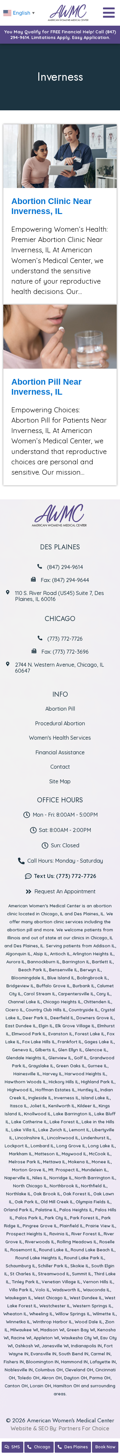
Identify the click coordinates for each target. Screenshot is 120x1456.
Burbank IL (84, 985)
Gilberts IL (45, 1049)
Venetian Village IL (61, 1281)
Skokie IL (79, 1265)
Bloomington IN (42, 1361)
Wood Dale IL (89, 1321)
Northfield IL (93, 1185)
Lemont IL (79, 1129)
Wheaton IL (15, 1313)
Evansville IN (43, 1353)
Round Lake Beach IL (92, 1249)
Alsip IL (40, 953)
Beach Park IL (32, 969)
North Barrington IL (95, 1177)
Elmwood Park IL (29, 1033)
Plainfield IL (71, 1225)
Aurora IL (15, 961)
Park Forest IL (84, 1217)
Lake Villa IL (23, 1129)
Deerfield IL (62, 1017)
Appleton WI (46, 1337)
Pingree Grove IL (40, 1225)
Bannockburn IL (43, 961)
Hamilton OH (66, 1385)
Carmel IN (100, 1353)
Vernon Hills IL (98, 1281)
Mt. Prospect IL (63, 1169)
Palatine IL (46, 1209)
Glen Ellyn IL (70, 1049)
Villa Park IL (21, 1289)
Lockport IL (16, 1145)
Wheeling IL (41, 1313)
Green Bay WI (81, 1329)
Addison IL (104, 945)
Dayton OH (75, 1377)
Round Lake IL (53, 1249)
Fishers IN (14, 1361)
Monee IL (101, 1161)
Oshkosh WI (27, 1345)
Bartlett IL (102, 961)
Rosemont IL (23, 1249)
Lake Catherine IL (29, 1121)
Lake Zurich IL (52, 1129)
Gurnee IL (97, 1065)
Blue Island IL (61, 977)
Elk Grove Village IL (75, 1025)
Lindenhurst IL (95, 1137)
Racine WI (21, 1337)
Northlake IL (18, 1193)
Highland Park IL (97, 1081)
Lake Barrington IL (72, 1113)
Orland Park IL (18, 1209)
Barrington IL (76, 961)
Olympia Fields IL (93, 1201)
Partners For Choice (84, 1428)
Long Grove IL (71, 1145)
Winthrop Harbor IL (52, 1321)
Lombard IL (42, 1145)
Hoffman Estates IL (55, 1089)
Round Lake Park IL (84, 1257)
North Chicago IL (30, 1185)
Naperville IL (17, 1177)
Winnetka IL (18, 1321)
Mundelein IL (94, 1169)
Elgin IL (46, 1025)
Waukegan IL (18, 1297)
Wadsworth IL (66, 1289)
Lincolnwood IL (63, 1137)
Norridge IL (60, 1177)
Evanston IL (60, 1033)
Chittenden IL (97, 1001)
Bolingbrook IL (92, 977)
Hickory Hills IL (64, 1081)
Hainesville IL (26, 1073)
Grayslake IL (41, 1065)
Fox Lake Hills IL (38, 1041)
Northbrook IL (64, 1185)
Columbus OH (49, 1369)
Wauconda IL (96, 1289)
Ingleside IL (40, 1097)
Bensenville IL (63, 969)
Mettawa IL (54, 1161)
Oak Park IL (26, 1201)
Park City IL (56, 1217)
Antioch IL (60, 953)
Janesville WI (55, 1345)
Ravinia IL (59, 1233)
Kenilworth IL (61, 1105)
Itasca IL (18, 1105)
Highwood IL (20, 1089)
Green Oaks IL (70, 1065)
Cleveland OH (79, 1369)
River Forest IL (86, 1233)
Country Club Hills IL (46, 1009)
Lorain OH (40, 1385)
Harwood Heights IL (85, 1073)
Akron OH (52, 1377)
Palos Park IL (28, 1217)
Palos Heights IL (76, 1209)
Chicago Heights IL (62, 1001)
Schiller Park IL (53, 1265)
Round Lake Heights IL (38, 1257)
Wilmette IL (104, 1313)
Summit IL (82, 1273)
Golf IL (80, 1057)
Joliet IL (38, 1105)
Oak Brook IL (47, 1193)
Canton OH (16, 1385)
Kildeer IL (86, 1105)
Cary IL (103, 993)
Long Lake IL (101, 1145)
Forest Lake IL (90, 1033)
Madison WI (52, 1329)
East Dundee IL (20, 1025)
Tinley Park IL (25, 1281)
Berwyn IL (90, 969)
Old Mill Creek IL (57, 1201)
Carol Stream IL (40, 993)
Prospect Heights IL (26, 1233)
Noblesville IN (19, 1369)
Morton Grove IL (29, 1169)
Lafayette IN (103, 1361)
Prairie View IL (100, 1225)
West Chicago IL (50, 1297)
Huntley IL (88, 1089)
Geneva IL (22, 1049)
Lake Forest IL (64, 1121)
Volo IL (42, 1289)
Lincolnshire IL (30, 1137)
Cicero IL (14, 1009)
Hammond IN (74, 1361)
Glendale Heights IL (26, 1057)
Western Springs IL (92, 1305)
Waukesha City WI (79, 1337)
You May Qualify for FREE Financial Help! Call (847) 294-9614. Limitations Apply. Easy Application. (60, 34)
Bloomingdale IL (28, 977)
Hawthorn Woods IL (25, 1081)
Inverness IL (66, 1097)
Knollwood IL (37, 1113)
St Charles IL (23, 1273)
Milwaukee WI (24, 1329)
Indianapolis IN (86, 1345)
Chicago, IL (52, 913)
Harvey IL (52, 1073)
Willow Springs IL (72, 1313)
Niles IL (39, 1177)
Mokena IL (78, 1161)
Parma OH (99, 1377)
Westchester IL (54, 1305)
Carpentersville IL (76, 993)
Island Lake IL (95, 1097)
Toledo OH (28, 1377)
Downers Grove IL (95, 1017)
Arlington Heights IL (93, 953)
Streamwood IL (54, 1273)
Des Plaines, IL (89, 913)
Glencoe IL (96, 1049)
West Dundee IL (86, 1297)
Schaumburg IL (21, 1265)
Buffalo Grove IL (53, 985)
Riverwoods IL (40, 1241)
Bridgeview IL (20, 985)
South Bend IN (73, 1353)
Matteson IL (47, 1153)
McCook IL (99, 1153)
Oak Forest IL (77, 1193)
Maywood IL (74, 1153)
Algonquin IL (18, 953)
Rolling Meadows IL (77, 1241)
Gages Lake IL (99, 1041)
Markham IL (20, 1153)
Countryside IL (83, 1009)
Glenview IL (60, 1057)
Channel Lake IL (24, 1001)
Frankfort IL (70, 1041)
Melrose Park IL (25, 1161)
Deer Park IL (35, 1017)
